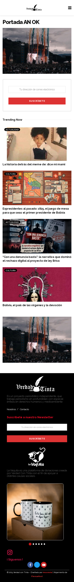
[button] (30, 544)
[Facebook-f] (30, 565)
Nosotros (11, 409)
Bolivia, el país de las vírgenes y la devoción (32, 305)
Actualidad (12, 130)
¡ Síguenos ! (15, 559)
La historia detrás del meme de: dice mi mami (34, 164)
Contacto (24, 409)
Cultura (11, 174)
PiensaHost (37, 576)
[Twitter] (37, 565)
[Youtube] (44, 565)
